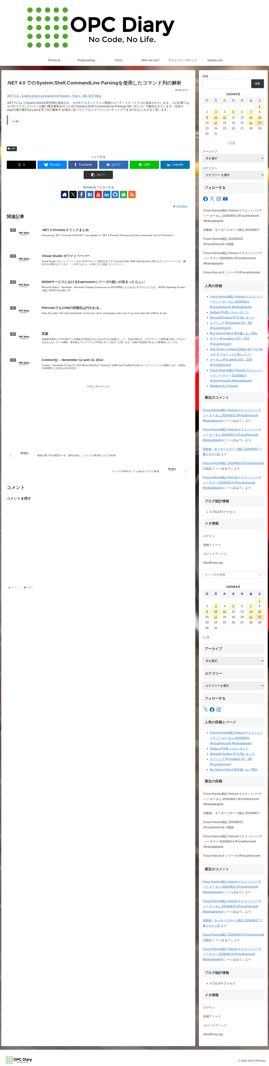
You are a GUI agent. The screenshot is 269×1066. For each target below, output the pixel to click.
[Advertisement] (98, 415)
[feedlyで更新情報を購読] (123, 194)
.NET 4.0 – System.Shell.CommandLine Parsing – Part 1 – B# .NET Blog (54, 95)
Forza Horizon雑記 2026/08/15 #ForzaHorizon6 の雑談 (223, 241)
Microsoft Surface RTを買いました (232, 317)
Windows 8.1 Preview (224, 386)
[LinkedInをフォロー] (106, 194)
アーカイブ (210, 151)
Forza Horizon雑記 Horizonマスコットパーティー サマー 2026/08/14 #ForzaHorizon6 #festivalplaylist (232, 258)
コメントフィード (215, 553)
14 (251, 117)
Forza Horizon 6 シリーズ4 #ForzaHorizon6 (231, 272)
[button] (98, 175)
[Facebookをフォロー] (81, 194)
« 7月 (231, 142)
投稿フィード (212, 545)
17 (215, 122)
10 (215, 117)
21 (251, 122)
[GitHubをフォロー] (115, 194)
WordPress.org (213, 562)
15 (259, 117)
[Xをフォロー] (73, 194)
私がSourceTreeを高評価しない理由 (233, 333)
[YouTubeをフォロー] (98, 194)
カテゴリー (210, 168)
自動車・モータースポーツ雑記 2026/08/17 (231, 229)
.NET (13, 148)
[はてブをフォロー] (90, 194)
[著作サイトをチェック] (64, 194)
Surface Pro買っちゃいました (229, 312)
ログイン (209, 536)
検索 (205, 76)
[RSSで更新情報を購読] (132, 194)
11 (224, 117)
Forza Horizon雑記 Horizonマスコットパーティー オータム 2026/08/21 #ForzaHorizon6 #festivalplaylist (232, 216)
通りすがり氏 (211, 454)
